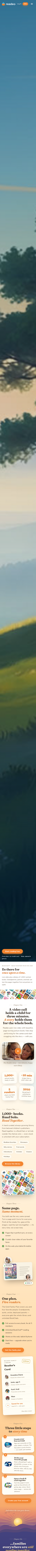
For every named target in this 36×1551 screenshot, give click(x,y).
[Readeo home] (8, 4)
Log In (19, 4)
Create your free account (18, 1501)
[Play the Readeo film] (18, 1051)
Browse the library (12, 1164)
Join (25, 4)
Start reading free (12, 951)
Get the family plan (13, 1350)
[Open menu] (32, 4)
